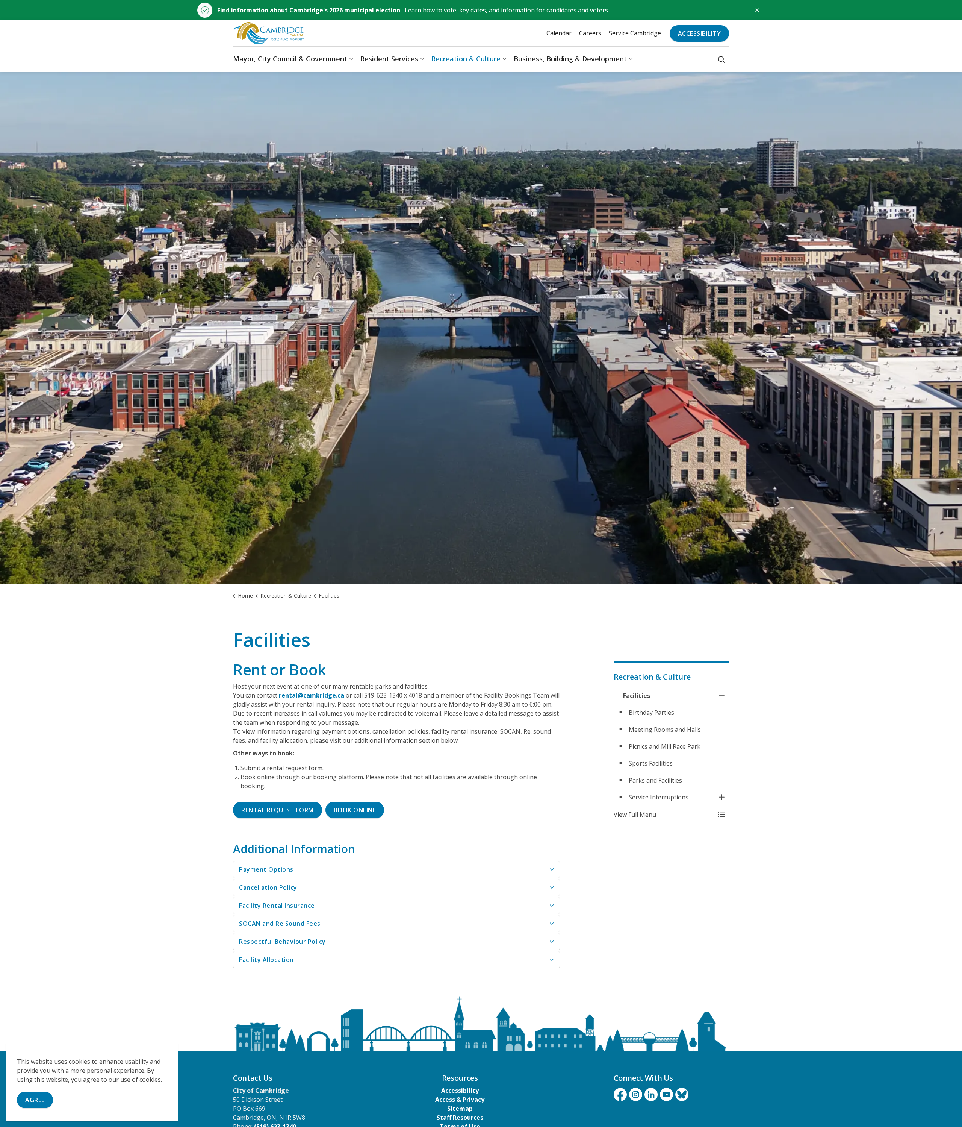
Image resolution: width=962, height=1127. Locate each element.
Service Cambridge (635, 33)
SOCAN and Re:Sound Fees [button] (280, 923)
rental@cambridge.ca (311, 695)
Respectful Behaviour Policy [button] (282, 941)
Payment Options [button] (266, 869)
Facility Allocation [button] (266, 960)
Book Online (355, 810)
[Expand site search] (722, 59)
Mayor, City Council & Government (290, 59)
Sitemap (460, 1108)
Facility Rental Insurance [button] (277, 905)
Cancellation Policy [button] (268, 887)
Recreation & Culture (466, 59)
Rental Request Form (277, 810)
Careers (590, 33)
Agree (35, 1100)
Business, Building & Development (570, 59)
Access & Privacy (459, 1099)
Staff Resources (460, 1117)
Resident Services (389, 59)
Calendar (559, 33)
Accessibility (699, 33)
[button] (664, 814)
